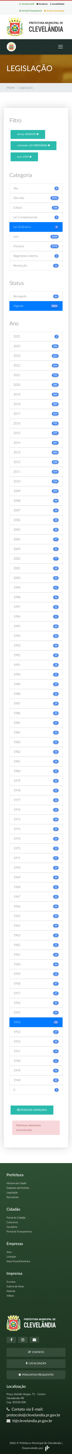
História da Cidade (16, 1183)
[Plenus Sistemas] (47, 1448)
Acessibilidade (58, 4)
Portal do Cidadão (16, 1218)
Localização (36, 1363)
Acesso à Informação (55, 11)
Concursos (12, 1222)
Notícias (11, 1291)
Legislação (12, 1192)
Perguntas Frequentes (37, 1375)
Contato (37, 1352)
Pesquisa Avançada (33, 1110)
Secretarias (13, 1197)
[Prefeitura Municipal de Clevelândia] (36, 26)
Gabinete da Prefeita (18, 1188)
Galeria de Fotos (15, 1286)
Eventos (11, 1282)
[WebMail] (34, 1340)
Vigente (26, 134)
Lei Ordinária (32, 145)
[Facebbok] (11, 1340)
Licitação (11, 1257)
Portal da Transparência (31, 11)
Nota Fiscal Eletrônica (18, 1261)
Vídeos (10, 1296)
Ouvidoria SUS (27, 4)
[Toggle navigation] (60, 46)
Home (11, 87)
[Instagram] (23, 1340)
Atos (9, 1252)
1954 (23, 157)
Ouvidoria (43, 4)
